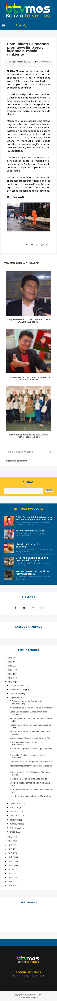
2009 (9, 877)
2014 (9, 857)
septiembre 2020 (18, 697)
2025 (9, 662)
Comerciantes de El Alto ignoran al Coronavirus (31, 761)
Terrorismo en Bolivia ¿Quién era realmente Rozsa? (33, 572)
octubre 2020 (16, 693)
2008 (9, 881)
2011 (9, 869)
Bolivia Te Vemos (36, 995)
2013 (9, 861)
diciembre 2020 (17, 685)
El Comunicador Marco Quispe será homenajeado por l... (26, 702)
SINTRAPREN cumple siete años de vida (28, 779)
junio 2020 (15, 811)
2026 (9, 658)
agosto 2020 (16, 803)
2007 (9, 885)
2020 (9, 682)
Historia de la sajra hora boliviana (29, 545)
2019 (9, 837)
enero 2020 (15, 832)
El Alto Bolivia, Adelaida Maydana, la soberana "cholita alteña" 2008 (34, 518)
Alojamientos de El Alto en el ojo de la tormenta (31, 708)
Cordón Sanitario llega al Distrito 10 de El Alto (30, 738)
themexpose (33, 997)
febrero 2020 (16, 828)
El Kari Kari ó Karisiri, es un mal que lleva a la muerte (32, 559)
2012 (9, 865)
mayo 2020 (15, 815)
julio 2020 (14, 807)
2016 (9, 849)
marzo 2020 (15, 824)
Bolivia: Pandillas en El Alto (30, 530)
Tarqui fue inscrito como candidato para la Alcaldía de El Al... (28, 321)
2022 (9, 674)
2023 (9, 670)
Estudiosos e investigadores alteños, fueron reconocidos (28, 436)
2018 (9, 841)
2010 (9, 873)
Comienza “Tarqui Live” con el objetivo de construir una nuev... (28, 378)
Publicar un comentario (16, 461)
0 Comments (43, 61)
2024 (9, 666)
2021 (9, 678)
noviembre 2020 (17, 689)
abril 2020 (14, 820)
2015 (9, 853)
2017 (9, 845)
